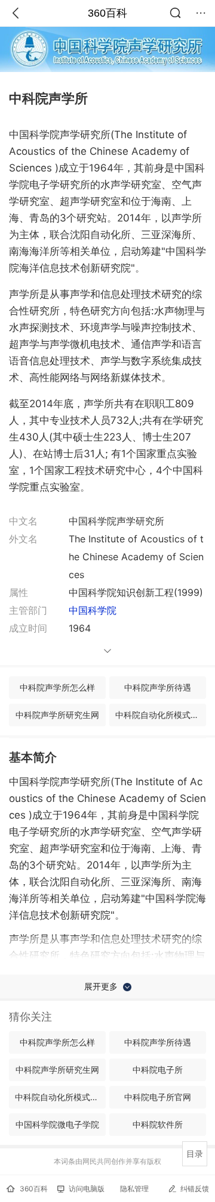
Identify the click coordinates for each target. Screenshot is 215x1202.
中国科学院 (92, 610)
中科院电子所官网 (157, 1097)
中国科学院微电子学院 (57, 1124)
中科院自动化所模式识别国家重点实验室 (160, 715)
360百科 (107, 13)
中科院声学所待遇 (157, 687)
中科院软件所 (158, 1124)
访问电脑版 (87, 1188)
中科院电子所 (158, 1069)
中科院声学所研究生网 (57, 715)
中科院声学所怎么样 (57, 687)
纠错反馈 (194, 1188)
